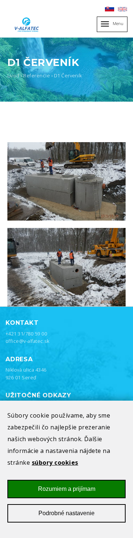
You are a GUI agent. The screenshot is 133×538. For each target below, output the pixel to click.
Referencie (36, 75)
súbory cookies (55, 462)
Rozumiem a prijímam (66, 489)
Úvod (13, 75)
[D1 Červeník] (66, 181)
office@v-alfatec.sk (27, 341)
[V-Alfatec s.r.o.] (28, 24)
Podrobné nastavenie (66, 513)
